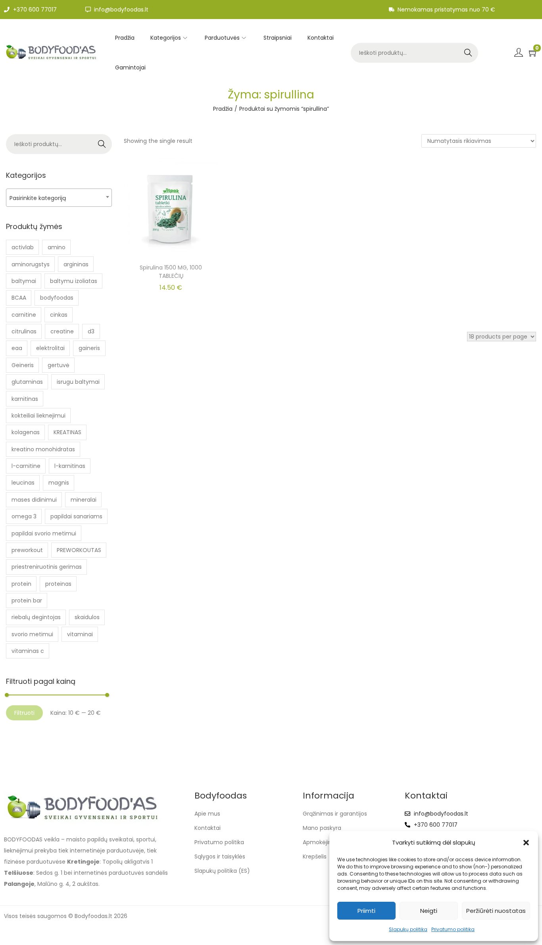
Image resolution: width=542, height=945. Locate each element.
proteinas (58, 584)
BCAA (19, 298)
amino (56, 247)
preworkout (27, 550)
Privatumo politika (453, 929)
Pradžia (223, 109)
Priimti (366, 911)
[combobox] (59, 198)
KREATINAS (67, 432)
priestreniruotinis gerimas (47, 567)
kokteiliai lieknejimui (38, 416)
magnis (58, 483)
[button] (526, 843)
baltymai (24, 281)
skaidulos (87, 617)
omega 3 (24, 516)
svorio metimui (32, 634)
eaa (17, 348)
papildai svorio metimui (44, 533)
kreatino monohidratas (43, 449)
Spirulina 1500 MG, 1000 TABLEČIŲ (171, 272)
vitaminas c (28, 651)
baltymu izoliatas (73, 281)
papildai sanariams (76, 516)
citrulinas (24, 331)
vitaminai (80, 634)
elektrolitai (50, 348)
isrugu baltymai (78, 382)
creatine (62, 331)
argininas (75, 264)
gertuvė (58, 365)
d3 (91, 331)
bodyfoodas (56, 298)
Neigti (428, 911)
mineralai (83, 500)
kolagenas (26, 432)
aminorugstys (31, 264)
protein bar (27, 600)
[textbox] (58, 198)
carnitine (24, 315)
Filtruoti (24, 713)
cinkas (58, 315)
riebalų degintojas (36, 617)
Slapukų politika (408, 929)
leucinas (23, 483)
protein (21, 584)
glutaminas (27, 382)
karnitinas (25, 399)
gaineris (89, 348)
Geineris (23, 365)
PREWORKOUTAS (79, 550)
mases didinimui (34, 500)
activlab (23, 247)
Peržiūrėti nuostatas (496, 911)
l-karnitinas (69, 466)
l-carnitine (26, 466)
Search (468, 53)
